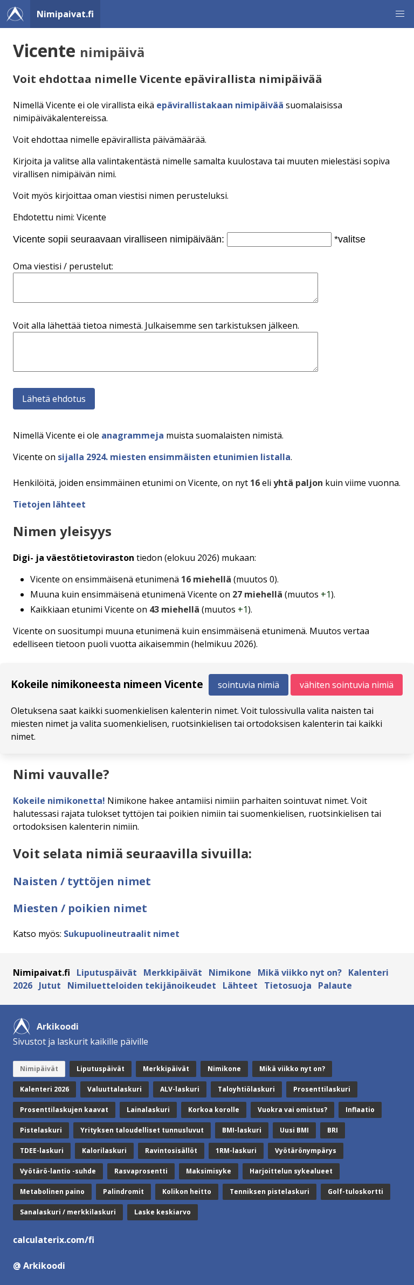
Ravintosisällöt (171, 1150)
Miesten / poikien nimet (80, 908)
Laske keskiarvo (162, 1212)
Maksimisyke (208, 1171)
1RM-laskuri (236, 1150)
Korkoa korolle (213, 1109)
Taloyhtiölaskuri (246, 1089)
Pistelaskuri (41, 1130)
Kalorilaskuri (104, 1150)
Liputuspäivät (107, 972)
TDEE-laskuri (42, 1150)
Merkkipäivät (172, 972)
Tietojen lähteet (49, 504)
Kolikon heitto (186, 1191)
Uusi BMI (294, 1130)
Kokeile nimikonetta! (59, 801)
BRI (332, 1130)
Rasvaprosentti (141, 1171)
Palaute (335, 985)
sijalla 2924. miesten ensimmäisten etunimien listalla (174, 457)
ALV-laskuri (179, 1089)
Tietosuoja (288, 985)
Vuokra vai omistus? (292, 1109)
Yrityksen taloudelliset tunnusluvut (142, 1130)
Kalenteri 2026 (44, 1089)
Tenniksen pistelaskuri (269, 1191)
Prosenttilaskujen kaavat (64, 1109)
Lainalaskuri (148, 1109)
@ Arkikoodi (39, 1266)
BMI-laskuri (241, 1130)
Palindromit (123, 1191)
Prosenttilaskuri (321, 1089)
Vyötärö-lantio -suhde (58, 1171)
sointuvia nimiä (248, 685)
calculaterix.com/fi (53, 1240)
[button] (400, 14)
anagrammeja (132, 435)
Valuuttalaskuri (114, 1089)
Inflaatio (360, 1109)
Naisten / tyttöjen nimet (82, 881)
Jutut (50, 985)
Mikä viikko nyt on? (300, 972)
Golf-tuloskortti (355, 1191)
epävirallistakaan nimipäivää (220, 105)
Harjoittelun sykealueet (291, 1171)
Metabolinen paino (52, 1191)
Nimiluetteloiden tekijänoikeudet (141, 985)
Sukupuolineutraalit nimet (122, 934)
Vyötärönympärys (305, 1150)
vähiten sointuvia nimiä (347, 685)
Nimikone (230, 972)
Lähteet (240, 985)
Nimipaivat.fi (65, 14)
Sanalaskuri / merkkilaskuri (68, 1212)
